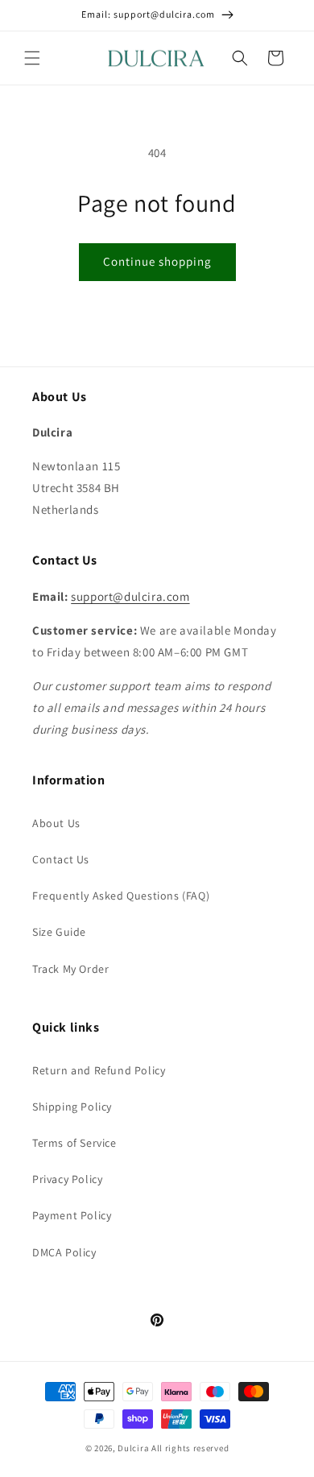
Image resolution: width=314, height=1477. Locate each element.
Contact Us (60, 859)
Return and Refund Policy (98, 1070)
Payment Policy (71, 1215)
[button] (32, 58)
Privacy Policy (67, 1179)
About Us (56, 823)
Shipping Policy (72, 1106)
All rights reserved (190, 1448)
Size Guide (59, 932)
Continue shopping (157, 261)
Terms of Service (74, 1143)
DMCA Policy (64, 1252)
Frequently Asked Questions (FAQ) (120, 895)
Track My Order (70, 969)
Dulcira (133, 1448)
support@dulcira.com (130, 596)
